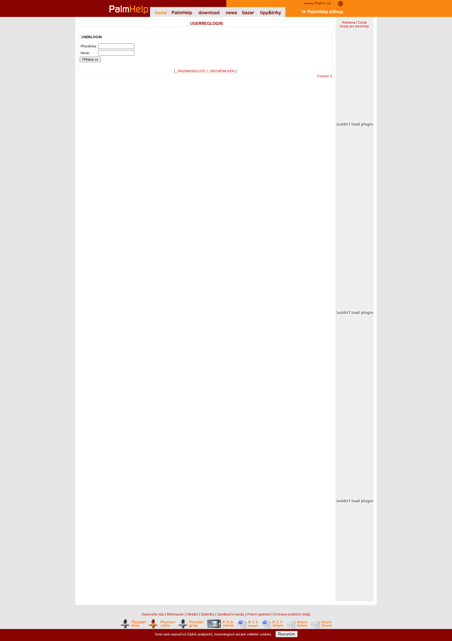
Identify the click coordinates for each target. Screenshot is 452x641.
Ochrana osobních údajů (291, 614)
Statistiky (207, 614)
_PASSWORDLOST (191, 71)
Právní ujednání (259, 614)
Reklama (348, 22)
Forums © (324, 76)
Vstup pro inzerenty (354, 26)
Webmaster (175, 614)
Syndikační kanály (230, 614)
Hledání (192, 614)
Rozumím (286, 634)
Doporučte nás (153, 614)
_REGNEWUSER (221, 71)
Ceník (362, 22)
